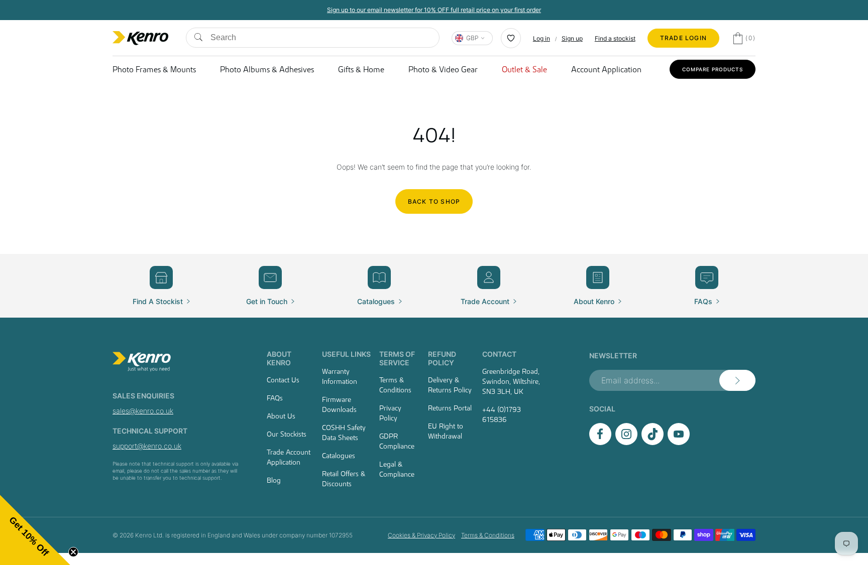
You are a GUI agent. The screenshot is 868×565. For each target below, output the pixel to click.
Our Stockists (286, 434)
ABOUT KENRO (279, 358)
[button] (35, 530)
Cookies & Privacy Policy (421, 535)
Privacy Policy (390, 412)
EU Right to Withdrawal (445, 431)
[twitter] (652, 442)
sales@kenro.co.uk (143, 410)
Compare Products (712, 69)
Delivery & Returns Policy (450, 384)
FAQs (275, 397)
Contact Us (283, 379)
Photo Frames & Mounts (154, 69)
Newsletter (613, 355)
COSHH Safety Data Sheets (344, 432)
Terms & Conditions (395, 384)
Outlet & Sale (524, 69)
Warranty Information (339, 376)
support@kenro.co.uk (147, 446)
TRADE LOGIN (683, 38)
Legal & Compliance (396, 469)
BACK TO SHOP (434, 201)
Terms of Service (397, 358)
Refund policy (442, 358)
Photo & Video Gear (443, 69)
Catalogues (338, 455)
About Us (281, 415)
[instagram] (626, 442)
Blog (274, 480)
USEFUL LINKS (346, 354)
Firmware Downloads (339, 404)
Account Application (606, 69)
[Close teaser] (73, 552)
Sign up (572, 38)
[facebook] (600, 442)
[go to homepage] (178, 362)
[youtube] (679, 442)
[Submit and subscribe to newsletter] (737, 380)
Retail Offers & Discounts (343, 478)
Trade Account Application (288, 457)
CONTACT (499, 354)
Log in (541, 38)
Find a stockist (615, 38)
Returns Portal (450, 407)
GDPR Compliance (396, 441)
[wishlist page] (511, 38)
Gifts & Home (361, 69)
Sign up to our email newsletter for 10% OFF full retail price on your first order (434, 10)
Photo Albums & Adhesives (267, 69)
